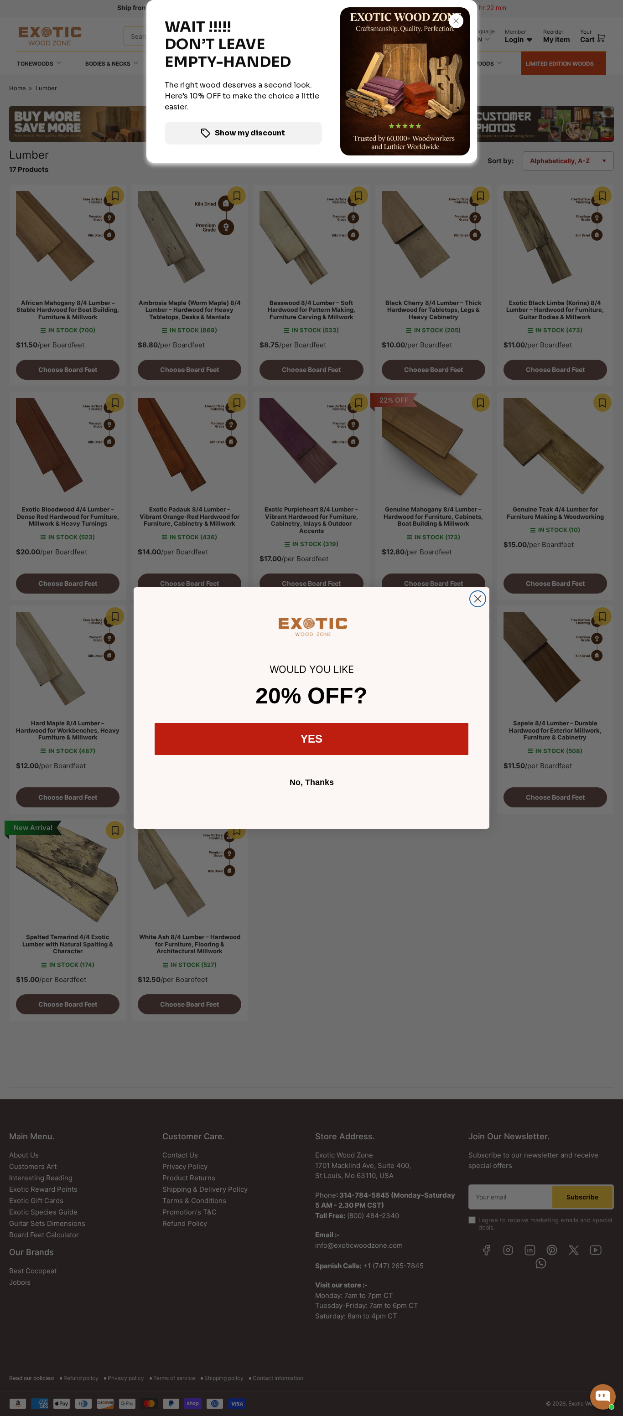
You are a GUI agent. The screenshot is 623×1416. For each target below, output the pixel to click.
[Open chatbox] (603, 1397)
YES (311, 739)
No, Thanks (312, 782)
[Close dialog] (478, 599)
